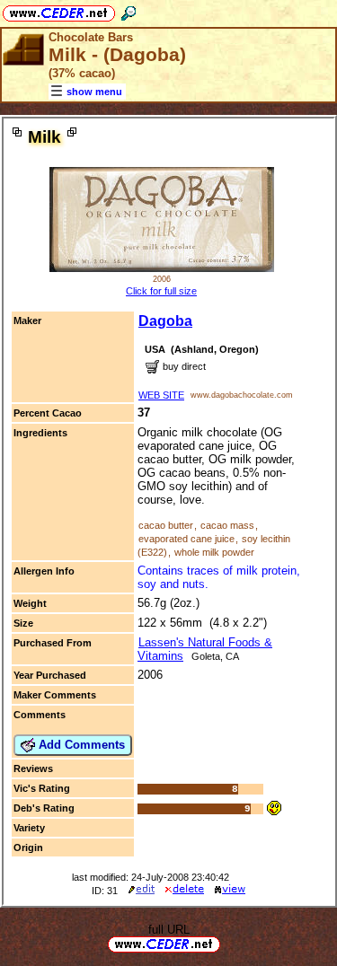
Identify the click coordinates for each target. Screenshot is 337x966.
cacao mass (227, 525)
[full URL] (227, 943)
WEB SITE (161, 395)
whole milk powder (214, 552)
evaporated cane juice (186, 538)
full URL (169, 929)
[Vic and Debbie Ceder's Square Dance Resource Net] (59, 10)
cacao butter (165, 525)
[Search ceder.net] (128, 10)
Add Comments (80, 744)
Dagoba (165, 321)
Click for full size (161, 290)
